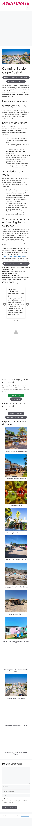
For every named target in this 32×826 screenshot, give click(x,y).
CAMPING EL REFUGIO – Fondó (16, 560)
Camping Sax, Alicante (16, 614)
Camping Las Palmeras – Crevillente (16, 451)
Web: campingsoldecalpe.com (16, 417)
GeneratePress (25, 816)
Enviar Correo (16, 399)
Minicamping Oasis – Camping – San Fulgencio (16, 753)
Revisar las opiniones (16, 413)
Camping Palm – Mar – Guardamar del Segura (16, 670)
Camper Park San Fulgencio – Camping (16, 725)
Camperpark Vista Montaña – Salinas (16, 587)
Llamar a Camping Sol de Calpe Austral (16, 77)
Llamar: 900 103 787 (16, 395)
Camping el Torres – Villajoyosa (16, 478)
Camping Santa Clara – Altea (16, 533)
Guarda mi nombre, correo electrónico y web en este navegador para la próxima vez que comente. (16, 800)
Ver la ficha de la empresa (16, 81)
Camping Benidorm (16, 505)
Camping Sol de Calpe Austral (16, 698)
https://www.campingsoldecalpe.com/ (13, 256)
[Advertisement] (16, 28)
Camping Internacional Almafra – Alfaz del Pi (16, 641)
